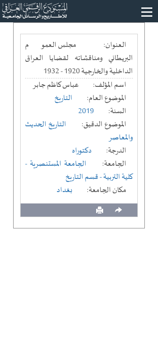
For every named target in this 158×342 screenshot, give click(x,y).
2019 (86, 111)
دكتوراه (82, 150)
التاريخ (63, 98)
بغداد (64, 190)
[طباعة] (99, 210)
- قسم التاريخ (84, 177)
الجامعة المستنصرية (58, 164)
